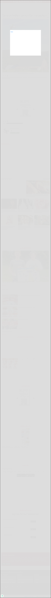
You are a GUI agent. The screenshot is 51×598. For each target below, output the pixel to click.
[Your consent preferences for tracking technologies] (2, 596)
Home (12, 31)
